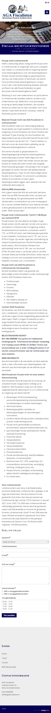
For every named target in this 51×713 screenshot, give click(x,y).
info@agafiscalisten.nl (36, 348)
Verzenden (9, 615)
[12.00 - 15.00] (25, 604)
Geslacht (6, 537)
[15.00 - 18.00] (25, 606)
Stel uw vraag (8, 564)
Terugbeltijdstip (9, 598)
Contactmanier (9, 588)
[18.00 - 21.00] (25, 609)
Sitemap (4, 708)
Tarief (4, 658)
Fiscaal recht (29, 49)
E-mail (5, 555)
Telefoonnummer (9, 546)
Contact (5, 662)
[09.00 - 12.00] (25, 601)
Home (17, 49)
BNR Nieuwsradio (9, 667)
